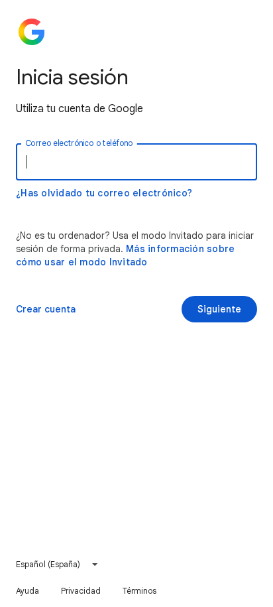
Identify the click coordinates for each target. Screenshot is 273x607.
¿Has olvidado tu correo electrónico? (104, 193)
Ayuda (28, 591)
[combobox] (57, 564)
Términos (140, 591)
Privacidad (81, 591)
